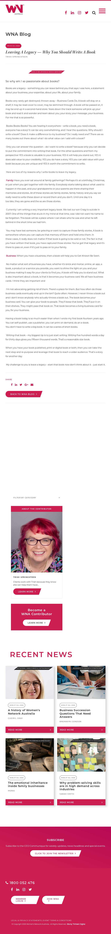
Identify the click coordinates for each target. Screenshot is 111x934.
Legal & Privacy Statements (26, 920)
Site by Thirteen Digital (76, 924)
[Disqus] (55, 446)
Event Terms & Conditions (57, 920)
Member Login (21, 900)
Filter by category (24, 498)
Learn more (25, 591)
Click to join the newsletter (54, 853)
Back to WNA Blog (22, 394)
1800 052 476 (22, 883)
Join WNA (53, 899)
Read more (15, 730)
